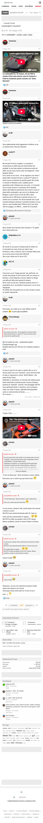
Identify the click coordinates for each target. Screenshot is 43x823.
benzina (19, 731)
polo (14, 740)
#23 (39, 305)
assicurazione (21, 728)
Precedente (14, 605)
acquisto (5, 728)
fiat (10, 735)
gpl (33, 735)
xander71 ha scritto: (9, 329)
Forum (5, 13)
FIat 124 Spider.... (11, 715)
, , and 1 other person (18, 210)
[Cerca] (40, 12)
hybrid (7, 738)
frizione (21, 736)
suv (39, 740)
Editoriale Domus (26, 814)
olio (35, 738)
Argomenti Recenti (16, 13)
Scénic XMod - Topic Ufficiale (12, 631)
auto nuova (34, 728)
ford (17, 736)
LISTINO (19, 35)
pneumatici (9, 740)
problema (18, 740)
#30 (39, 571)
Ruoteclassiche (8, 814)
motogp (22, 738)
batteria (14, 731)
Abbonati (38, 6)
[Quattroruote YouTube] (22, 803)
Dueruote (11, 811)
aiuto (9, 728)
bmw (24, 731)
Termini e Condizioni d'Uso (27, 801)
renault (28, 740)
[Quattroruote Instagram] (18, 803)
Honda (7, 688)
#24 (39, 324)
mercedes (12, 738)
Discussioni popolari (11, 618)
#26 (39, 409)
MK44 (4, 643)
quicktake (8, 634)
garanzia (26, 736)
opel (38, 738)
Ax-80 (6, 31)
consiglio (19, 733)
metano (18, 738)
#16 (39, 49)
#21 (39, 243)
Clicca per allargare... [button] (21, 471)
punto (23, 740)
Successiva (29, 605)
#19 (39, 160)
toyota (8, 743)
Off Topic (8, 719)
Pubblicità (29, 817)
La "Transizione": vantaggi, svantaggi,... (11, 623)
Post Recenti (7, 681)
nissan (31, 738)
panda (4, 740)
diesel (5, 735)
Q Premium (5, 6)
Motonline (16, 814)
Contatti (10, 801)
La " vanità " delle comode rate (14, 698)
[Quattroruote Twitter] (25, 803)
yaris (24, 743)
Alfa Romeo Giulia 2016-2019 (34, 631)
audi (26, 728)
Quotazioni (29, 6)
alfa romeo (14, 728)
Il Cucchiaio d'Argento (21, 811)
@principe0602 (22, 312)
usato (12, 743)
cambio (28, 731)
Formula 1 (8, 695)
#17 (39, 98)
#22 (39, 269)
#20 (39, 224)
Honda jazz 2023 (10, 684)
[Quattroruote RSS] (27, 803)
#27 (39, 450)
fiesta (13, 736)
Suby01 (28, 634)
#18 (39, 141)
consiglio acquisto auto (27, 733)
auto (30, 728)
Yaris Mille (9, 643)
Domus (5, 811)
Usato (21, 6)
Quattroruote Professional (18, 817)
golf (30, 736)
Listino (13, 6)
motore (27, 738)
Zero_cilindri (8, 626)
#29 (39, 534)
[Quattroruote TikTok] (20, 803)
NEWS (30, 35)
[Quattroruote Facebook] (15, 803)
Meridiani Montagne (35, 811)
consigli (14, 733)
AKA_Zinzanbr (16, 643)
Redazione (16, 801)
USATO (25, 35)
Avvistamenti (31, 622)
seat (32, 740)
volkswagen (18, 743)
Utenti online (7, 640)
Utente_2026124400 (34, 668)
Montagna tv (36, 814)
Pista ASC (7, 817)
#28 (39, 491)
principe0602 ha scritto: (10, 495)
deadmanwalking (31, 624)
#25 (39, 366)
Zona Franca (9, 702)
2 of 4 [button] (21, 605)
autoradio (8, 731)
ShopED (36, 817)
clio (10, 733)
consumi (36, 733)
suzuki (4, 743)
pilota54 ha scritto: (9, 454)
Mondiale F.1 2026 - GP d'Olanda (15, 691)
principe (23, 643)
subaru (35, 740)
